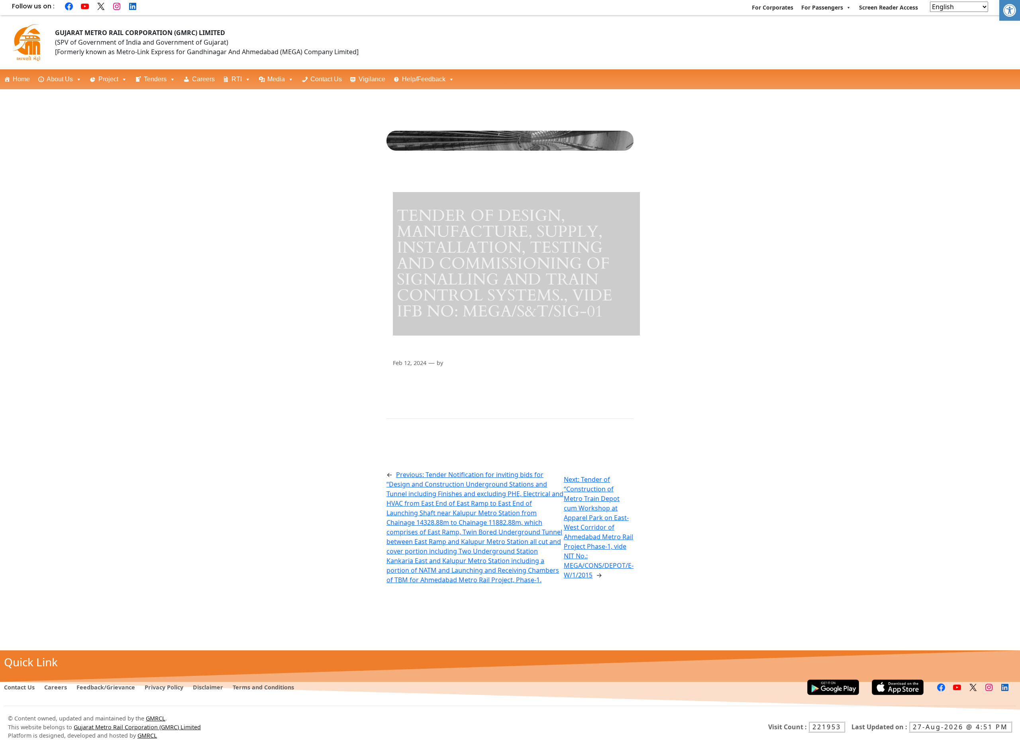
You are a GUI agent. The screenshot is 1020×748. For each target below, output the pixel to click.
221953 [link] (827, 726)
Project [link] (108, 79)
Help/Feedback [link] (423, 79)
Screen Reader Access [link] (888, 7)
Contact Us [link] (326, 79)
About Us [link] (60, 79)
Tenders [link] (155, 79)
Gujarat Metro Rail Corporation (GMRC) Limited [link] (137, 727)
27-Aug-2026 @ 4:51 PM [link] (960, 726)
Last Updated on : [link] (880, 726)
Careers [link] (203, 79)
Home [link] (21, 79)
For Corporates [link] (772, 7)
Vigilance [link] (372, 79)
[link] (1009, 10)
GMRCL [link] (155, 718)
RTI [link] (236, 79)
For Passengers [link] (822, 7)
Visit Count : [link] (788, 726)
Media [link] (276, 79)
